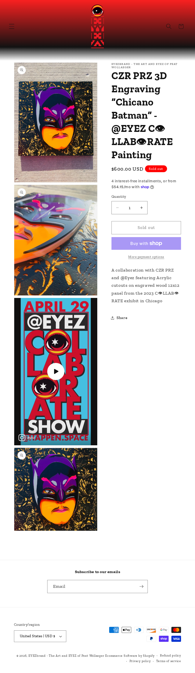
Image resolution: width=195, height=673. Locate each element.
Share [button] (122, 317)
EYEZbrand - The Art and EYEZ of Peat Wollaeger (66, 656)
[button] (12, 26)
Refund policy (170, 655)
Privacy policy (140, 661)
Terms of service (168, 661)
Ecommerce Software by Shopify (129, 656)
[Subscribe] (141, 586)
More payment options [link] (146, 257)
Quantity (118, 196)
